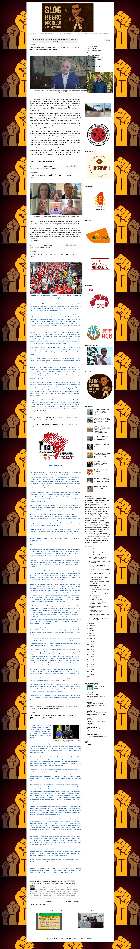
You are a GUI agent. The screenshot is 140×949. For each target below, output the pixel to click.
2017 (89, 661)
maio (90, 628)
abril (90, 630)
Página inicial (48, 901)
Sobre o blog (79, 33)
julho (90, 623)
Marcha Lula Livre (44, 419)
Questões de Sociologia (91, 33)
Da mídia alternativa (45, 247)
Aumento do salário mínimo (47, 168)
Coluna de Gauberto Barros (95, 59)
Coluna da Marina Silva (94, 66)
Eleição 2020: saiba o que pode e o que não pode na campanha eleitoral (101, 438)
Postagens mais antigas (73, 901)
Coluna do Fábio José (93, 55)
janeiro (91, 638)
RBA (31, 700)
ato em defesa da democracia (47, 708)
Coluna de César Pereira (94, 50)
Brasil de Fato (41, 411)
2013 (89, 672)
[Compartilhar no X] (73, 166)
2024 (89, 644)
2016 (89, 664)
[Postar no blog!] (71, 166)
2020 (89, 654)
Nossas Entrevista (68, 33)
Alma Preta (90, 742)
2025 (89, 641)
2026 (89, 548)
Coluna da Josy (91, 64)
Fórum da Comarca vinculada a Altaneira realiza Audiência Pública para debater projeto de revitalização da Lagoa (102, 429)
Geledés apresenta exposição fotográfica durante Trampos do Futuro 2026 (97, 705)
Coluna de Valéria (92, 46)
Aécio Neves (43, 883)
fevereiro (91, 635)
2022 (89, 649)
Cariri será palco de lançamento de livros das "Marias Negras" (101, 463)
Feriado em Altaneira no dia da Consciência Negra (41, 33)
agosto (91, 551)
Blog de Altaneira (92, 683)
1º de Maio (36, 168)
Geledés (89, 702)
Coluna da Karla (91, 48)
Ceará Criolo (91, 711)
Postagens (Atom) (40, 904)
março (91, 633)
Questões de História (104, 33)
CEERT (89, 744)
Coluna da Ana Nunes (93, 53)
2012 (89, 674)
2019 (89, 656)
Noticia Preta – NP (92, 695)
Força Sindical (50, 883)
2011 (88, 677)
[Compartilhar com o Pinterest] (76, 166)
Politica (51, 419)
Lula (55, 168)
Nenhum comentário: (58, 166)
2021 (89, 651)
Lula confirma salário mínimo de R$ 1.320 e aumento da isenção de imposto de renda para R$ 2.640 (55, 48)
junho (90, 625)
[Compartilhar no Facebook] (74, 166)
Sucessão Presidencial (69, 883)
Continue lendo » (35, 240)
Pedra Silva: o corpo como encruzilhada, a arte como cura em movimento (96, 721)
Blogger (90, 938)
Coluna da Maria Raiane (94, 61)
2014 (89, 669)
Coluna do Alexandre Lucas (95, 57)
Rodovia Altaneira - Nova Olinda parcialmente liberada (100, 686)
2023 (89, 646)
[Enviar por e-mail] (70, 166)
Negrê (89, 718)
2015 (89, 666)
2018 (89, 659)
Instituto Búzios (92, 727)
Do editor (59, 33)
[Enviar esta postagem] (67, 166)
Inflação (57, 883)
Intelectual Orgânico (93, 734)
